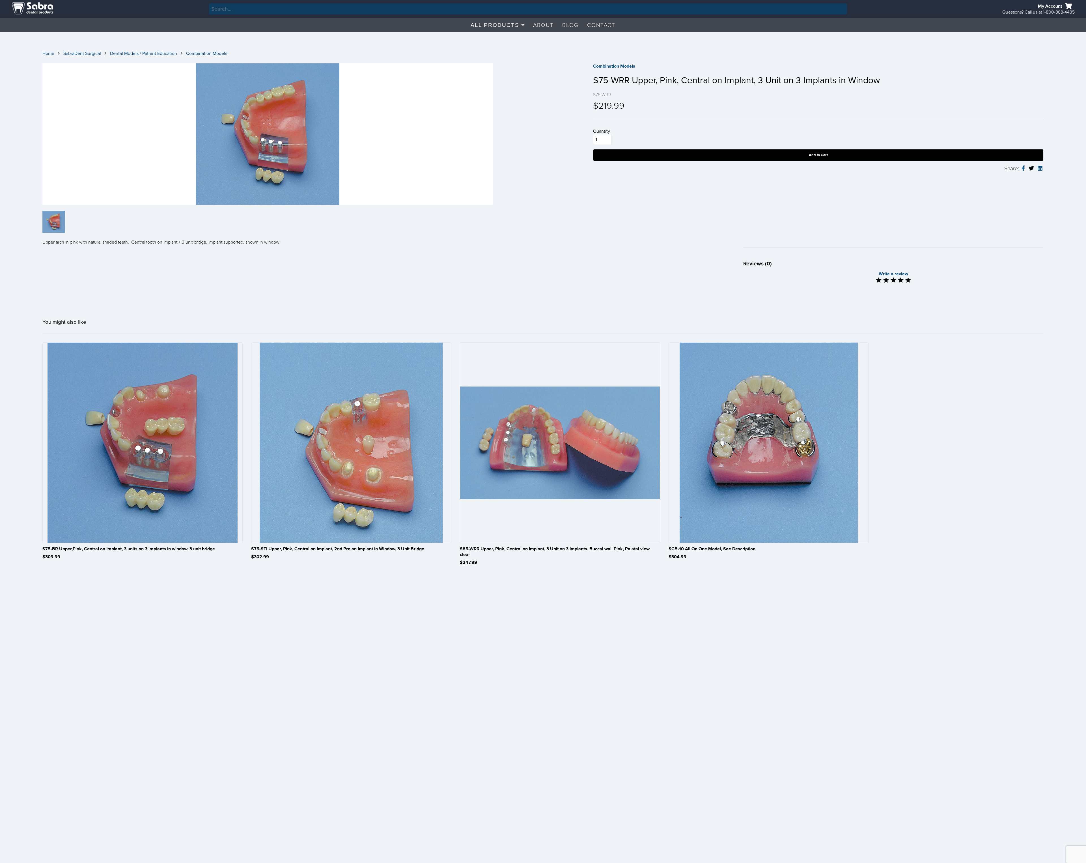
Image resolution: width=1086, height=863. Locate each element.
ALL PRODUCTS (496, 25)
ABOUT (543, 25)
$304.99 (677, 557)
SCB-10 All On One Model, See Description (712, 549)
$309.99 (51, 557)
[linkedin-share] (1040, 169)
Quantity (601, 131)
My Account (1050, 6)
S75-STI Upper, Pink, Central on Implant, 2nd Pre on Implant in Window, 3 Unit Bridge (337, 549)
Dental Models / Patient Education (143, 53)
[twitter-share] (1031, 168)
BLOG (570, 25)
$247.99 (468, 562)
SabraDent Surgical (82, 53)
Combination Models (206, 53)
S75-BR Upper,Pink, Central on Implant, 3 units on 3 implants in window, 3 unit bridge (128, 549)
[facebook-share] (1023, 169)
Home (48, 53)
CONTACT (601, 25)
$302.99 (260, 557)
